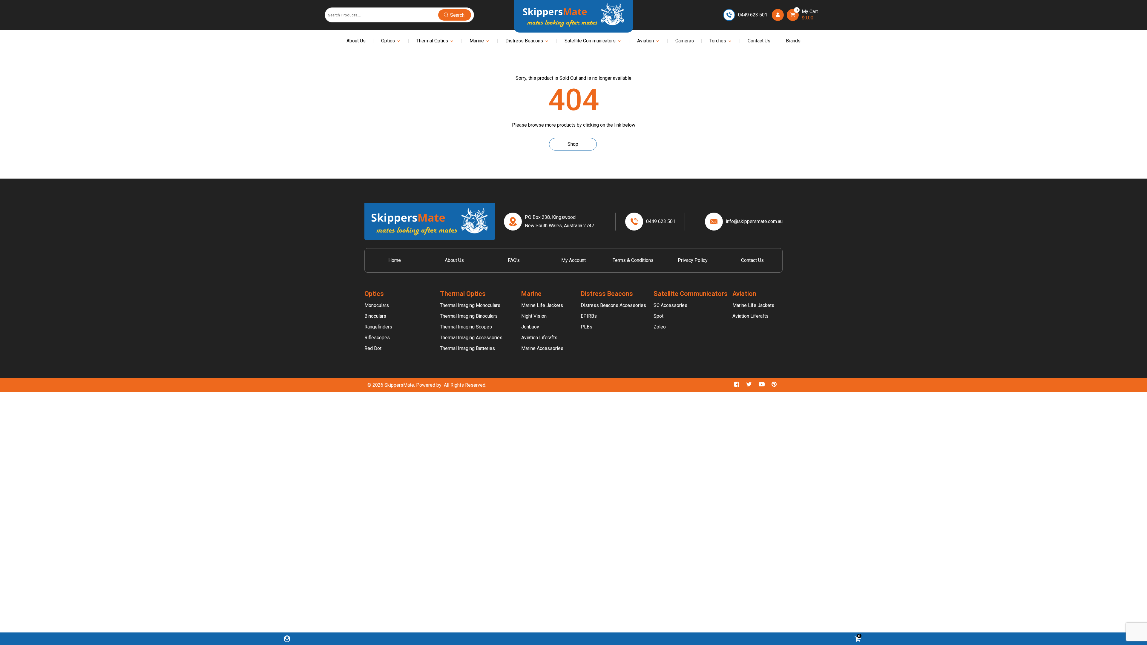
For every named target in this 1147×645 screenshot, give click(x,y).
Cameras (684, 41)
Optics (388, 41)
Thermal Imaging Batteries (467, 348)
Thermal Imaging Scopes (466, 327)
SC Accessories (670, 305)
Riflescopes (377, 337)
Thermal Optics (432, 41)
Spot (658, 316)
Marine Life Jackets (542, 305)
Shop (573, 144)
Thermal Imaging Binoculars (469, 316)
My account (573, 260)
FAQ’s (514, 260)
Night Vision (534, 316)
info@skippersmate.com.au (754, 221)
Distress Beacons (524, 41)
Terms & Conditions (633, 260)
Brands (793, 41)
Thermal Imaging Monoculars (470, 305)
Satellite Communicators (590, 41)
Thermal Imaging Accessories (471, 337)
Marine (477, 41)
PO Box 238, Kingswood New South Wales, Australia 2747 (559, 221)
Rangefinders (378, 327)
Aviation (645, 41)
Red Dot (372, 348)
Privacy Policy (693, 260)
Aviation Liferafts (539, 337)
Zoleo (660, 327)
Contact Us (759, 41)
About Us (356, 41)
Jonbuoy (530, 327)
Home (394, 260)
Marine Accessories (542, 348)
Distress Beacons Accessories (613, 305)
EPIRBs (589, 316)
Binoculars (375, 316)
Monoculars (376, 305)
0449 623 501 (752, 15)
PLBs (586, 327)
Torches (717, 41)
